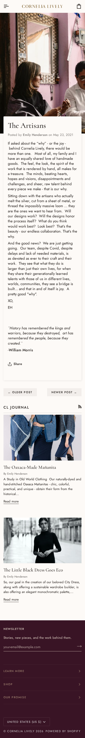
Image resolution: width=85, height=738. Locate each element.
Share (18, 364)
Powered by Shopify (63, 731)
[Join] (78, 646)
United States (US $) (24, 722)
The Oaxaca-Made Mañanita (29, 467)
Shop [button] (8, 684)
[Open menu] (10, 6)
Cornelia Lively (20, 731)
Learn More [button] (13, 671)
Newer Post (64, 392)
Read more (11, 501)
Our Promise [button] (14, 697)
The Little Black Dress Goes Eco (33, 570)
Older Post (20, 392)
